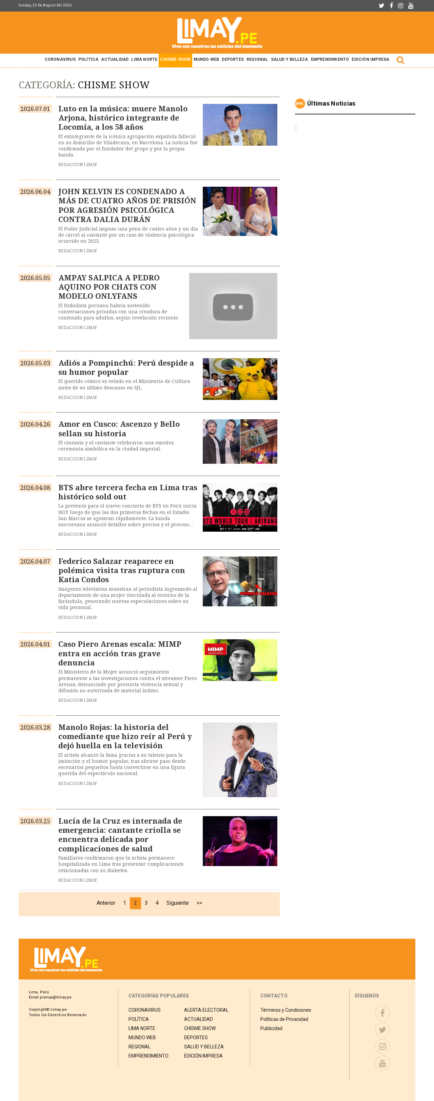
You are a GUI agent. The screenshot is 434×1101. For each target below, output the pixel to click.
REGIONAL (257, 59)
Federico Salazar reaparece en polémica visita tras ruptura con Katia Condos (121, 570)
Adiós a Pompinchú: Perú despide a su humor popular (126, 367)
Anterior (106, 903)
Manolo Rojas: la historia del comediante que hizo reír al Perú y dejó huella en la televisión (125, 736)
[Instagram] (400, 6)
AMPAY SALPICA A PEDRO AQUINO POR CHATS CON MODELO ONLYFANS (109, 286)
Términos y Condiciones (285, 1010)
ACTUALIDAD (115, 59)
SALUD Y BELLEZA (289, 59)
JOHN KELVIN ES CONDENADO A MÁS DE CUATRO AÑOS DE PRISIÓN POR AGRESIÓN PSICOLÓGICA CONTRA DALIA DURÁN (127, 205)
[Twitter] (382, 6)
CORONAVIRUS (60, 59)
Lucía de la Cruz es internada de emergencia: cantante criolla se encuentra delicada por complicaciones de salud (120, 834)
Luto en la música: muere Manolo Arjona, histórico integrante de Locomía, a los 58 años (123, 117)
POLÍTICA (88, 59)
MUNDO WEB (206, 59)
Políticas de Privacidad (284, 1019)
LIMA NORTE (144, 59)
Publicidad (271, 1028)
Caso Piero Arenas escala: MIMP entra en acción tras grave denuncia (119, 653)
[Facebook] (391, 6)
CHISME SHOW (175, 59)
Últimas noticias (331, 103)
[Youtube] (410, 6)
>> (199, 903)
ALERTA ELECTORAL (206, 1010)
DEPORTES (233, 59)
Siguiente (177, 903)
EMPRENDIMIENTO (330, 59)
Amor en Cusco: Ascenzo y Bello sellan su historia (119, 428)
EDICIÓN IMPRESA (370, 59)
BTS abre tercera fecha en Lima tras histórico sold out (127, 491)
